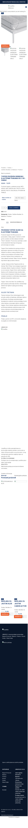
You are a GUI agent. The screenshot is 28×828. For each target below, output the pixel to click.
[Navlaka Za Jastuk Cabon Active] (20, 539)
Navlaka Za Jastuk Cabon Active (20, 603)
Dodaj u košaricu (14, 207)
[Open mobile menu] (1, 7)
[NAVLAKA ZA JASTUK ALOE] (7, 539)
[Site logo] (14, 7)
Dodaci (3, 607)
